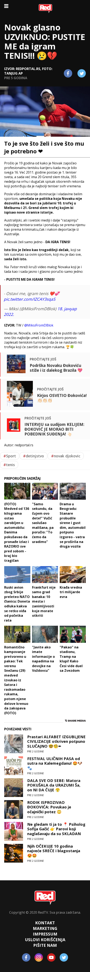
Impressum (45, 934)
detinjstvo (33, 455)
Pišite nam (45, 945)
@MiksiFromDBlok (38, 325)
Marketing (45, 928)
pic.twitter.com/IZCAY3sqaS (29, 299)
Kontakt (45, 923)
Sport (9, 455)
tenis (9, 464)
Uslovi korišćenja (45, 939)
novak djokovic (65, 455)
